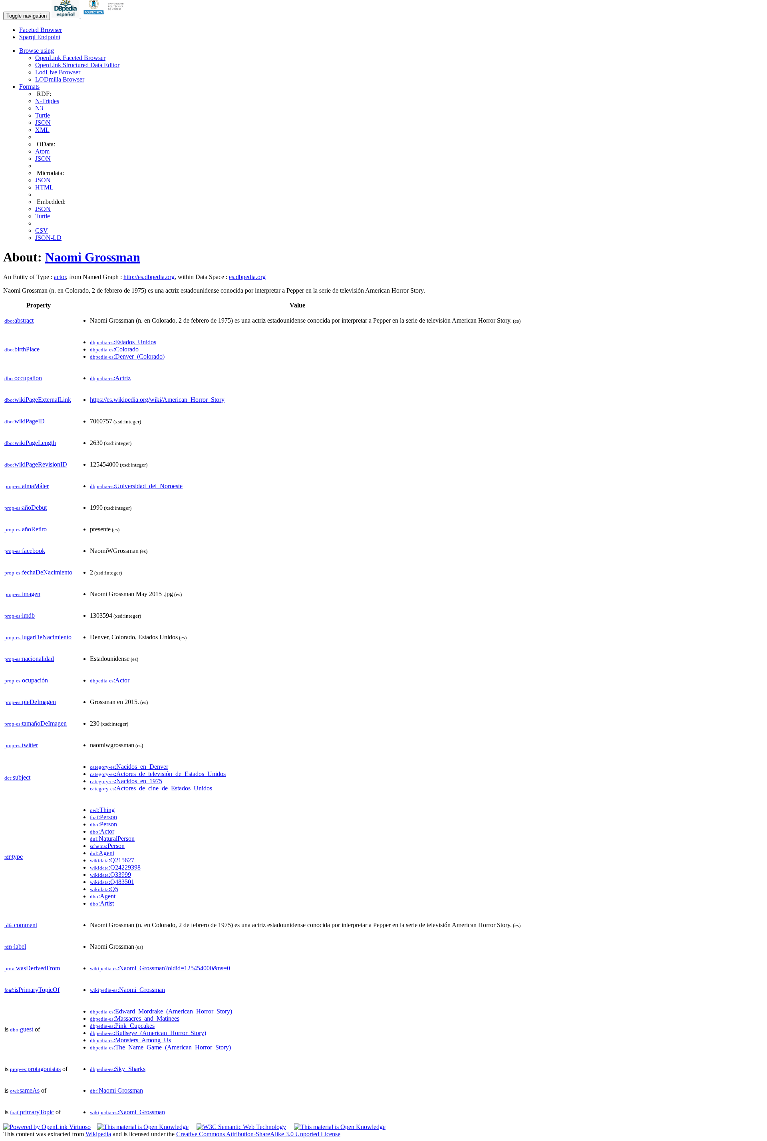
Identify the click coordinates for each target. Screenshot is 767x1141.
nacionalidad (29, 658)
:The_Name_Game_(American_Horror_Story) (160, 1047)
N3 (39, 108)
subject (17, 777)
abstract (19, 320)
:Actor (109, 680)
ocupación (26, 680)
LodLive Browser (57, 72)
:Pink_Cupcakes (122, 1025)
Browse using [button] (36, 50)
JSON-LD (48, 237)
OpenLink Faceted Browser (70, 57)
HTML (44, 187)
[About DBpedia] (66, 15)
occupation (23, 378)
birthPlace (22, 349)
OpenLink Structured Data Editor (77, 65)
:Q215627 (112, 860)
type (13, 856)
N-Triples (47, 101)
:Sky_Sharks (117, 1068)
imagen (22, 593)
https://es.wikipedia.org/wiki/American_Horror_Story (157, 399)
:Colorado (114, 349)
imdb (19, 615)
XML (42, 129)
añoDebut (25, 507)
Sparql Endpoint (39, 37)
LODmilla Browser (59, 79)
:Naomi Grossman (116, 1090)
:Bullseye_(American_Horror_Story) (148, 1032)
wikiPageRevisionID (35, 464)
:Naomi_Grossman (127, 989)
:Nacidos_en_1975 (126, 781)
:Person (103, 817)
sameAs (25, 1090)
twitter (21, 745)
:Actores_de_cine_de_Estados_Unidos (151, 788)
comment (20, 925)
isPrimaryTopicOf (32, 989)
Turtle (42, 115)
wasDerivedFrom (32, 968)
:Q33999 (110, 874)
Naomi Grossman (92, 257)
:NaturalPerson (112, 838)
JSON (43, 122)
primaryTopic (32, 1112)
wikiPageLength (30, 442)
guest (21, 1029)
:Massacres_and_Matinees (134, 1018)
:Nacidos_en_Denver (129, 766)
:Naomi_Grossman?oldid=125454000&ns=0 (160, 968)
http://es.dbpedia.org (149, 276)
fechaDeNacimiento (38, 572)
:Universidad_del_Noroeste (136, 486)
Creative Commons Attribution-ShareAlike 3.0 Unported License (258, 1134)
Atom (42, 151)
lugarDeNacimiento (38, 637)
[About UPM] (105, 15)
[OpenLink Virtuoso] (47, 1126)
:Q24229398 (115, 867)
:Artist (102, 903)
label (15, 946)
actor (60, 276)
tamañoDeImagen (35, 723)
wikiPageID (24, 421)
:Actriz (110, 378)
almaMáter (26, 486)
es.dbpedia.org (247, 276)
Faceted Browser (40, 29)
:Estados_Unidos (123, 342)
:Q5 (104, 889)
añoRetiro (25, 529)
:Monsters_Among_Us (130, 1040)
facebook (24, 550)
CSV (41, 230)
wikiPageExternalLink (37, 399)
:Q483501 (112, 881)
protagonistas (35, 1068)
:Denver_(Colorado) (127, 356)
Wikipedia (98, 1134)
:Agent (102, 853)
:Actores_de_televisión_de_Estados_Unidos (158, 773)
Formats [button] (29, 86)
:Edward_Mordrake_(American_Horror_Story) (161, 1011)
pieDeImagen (30, 701)
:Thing (102, 809)
